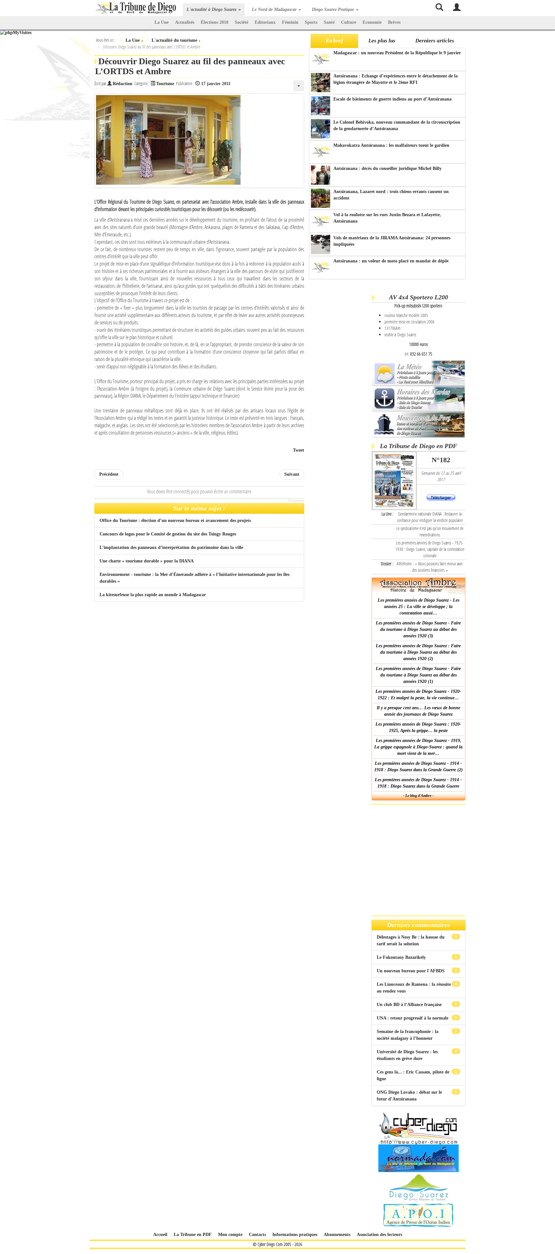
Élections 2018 (214, 22)
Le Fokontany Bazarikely (402, 957)
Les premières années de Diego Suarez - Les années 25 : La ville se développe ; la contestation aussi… (418, 606)
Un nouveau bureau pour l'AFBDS (411, 970)
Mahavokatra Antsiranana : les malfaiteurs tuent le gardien (391, 145)
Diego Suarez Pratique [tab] (333, 9)
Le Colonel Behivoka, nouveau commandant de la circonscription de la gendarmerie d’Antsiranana (396, 125)
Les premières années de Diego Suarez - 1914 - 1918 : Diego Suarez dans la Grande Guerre (418, 783)
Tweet (298, 450)
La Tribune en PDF (193, 1234)
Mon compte (230, 1234)
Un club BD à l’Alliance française (410, 1004)
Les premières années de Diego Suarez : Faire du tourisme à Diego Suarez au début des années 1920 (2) (418, 652)
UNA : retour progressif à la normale (413, 1018)
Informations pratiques (294, 1234)
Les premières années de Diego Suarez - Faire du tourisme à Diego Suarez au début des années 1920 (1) (418, 675)
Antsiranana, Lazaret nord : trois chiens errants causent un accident (391, 194)
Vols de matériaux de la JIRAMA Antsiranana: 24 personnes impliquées (391, 241)
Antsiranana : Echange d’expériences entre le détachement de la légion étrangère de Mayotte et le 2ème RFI (395, 79)
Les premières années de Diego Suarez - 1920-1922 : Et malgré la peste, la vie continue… (418, 694)
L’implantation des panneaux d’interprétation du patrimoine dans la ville (171, 547)
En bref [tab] (334, 41)
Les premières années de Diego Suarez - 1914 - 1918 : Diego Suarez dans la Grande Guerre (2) (418, 766)
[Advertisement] (339, 382)
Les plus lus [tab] (381, 41)
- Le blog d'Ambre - (418, 795)
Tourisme (165, 83)
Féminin (290, 22)
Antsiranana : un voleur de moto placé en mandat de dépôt (391, 261)
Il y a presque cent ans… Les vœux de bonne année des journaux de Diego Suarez (418, 711)
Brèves (394, 22)
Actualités (184, 22)
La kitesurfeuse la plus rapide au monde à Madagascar (153, 594)
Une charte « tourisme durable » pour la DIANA (147, 561)
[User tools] (298, 85)
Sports (311, 22)
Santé (329, 22)
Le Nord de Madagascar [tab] (275, 9)
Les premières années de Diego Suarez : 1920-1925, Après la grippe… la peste (418, 727)
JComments (296, 500)
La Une (161, 22)
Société (241, 22)
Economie (372, 22)
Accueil (160, 1234)
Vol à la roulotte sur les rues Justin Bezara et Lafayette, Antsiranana (387, 218)
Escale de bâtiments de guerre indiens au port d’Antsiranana (392, 99)
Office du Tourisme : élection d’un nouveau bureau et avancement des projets (175, 520)
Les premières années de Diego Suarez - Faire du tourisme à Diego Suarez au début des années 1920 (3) (418, 629)
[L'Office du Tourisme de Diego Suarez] (199, 140)
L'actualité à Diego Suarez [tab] (212, 9)
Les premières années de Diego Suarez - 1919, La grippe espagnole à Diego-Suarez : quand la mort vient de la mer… (418, 747)
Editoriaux (265, 22)
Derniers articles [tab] (434, 41)
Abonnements (337, 1234)
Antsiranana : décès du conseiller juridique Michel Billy (387, 168)
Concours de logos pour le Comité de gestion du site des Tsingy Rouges (168, 534)
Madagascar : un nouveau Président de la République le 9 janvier (397, 52)
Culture (348, 22)
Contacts (257, 1234)
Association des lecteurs (379, 1234)
